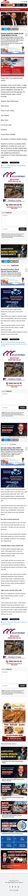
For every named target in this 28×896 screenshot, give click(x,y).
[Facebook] (3, 29)
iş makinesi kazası (14, 344)
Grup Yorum (8, 624)
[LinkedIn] (8, 29)
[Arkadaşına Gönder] (11, 29)
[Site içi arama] (18, 886)
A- (26, 35)
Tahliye (15, 622)
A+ (26, 33)
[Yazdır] (14, 29)
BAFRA (8, 165)
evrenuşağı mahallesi (20, 342)
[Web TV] (24, 1)
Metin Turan (24, 622)
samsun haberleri (11, 342)
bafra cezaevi (10, 622)
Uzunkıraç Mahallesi (5, 344)
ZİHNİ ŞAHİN (20, 165)
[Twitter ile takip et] (12, 886)
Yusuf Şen (3, 346)
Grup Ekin (3, 624)
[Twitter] (5, 29)
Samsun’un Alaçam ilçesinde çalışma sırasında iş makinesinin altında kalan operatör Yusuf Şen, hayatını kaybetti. (11, 274)
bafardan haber (7, 167)
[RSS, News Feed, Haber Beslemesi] (15, 886)
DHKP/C (19, 622)
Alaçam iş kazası (23, 344)
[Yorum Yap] (17, 29)
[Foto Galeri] (26, 1)
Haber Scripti (12, 890)
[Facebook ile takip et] (9, 886)
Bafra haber (13, 165)
